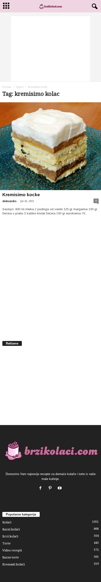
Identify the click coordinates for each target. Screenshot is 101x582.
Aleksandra (9, 201)
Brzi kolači (10, 536)
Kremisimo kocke (21, 194)
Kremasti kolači (13, 564)
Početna (6, 87)
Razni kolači (11, 529)
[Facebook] (41, 488)
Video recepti (12, 550)
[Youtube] (60, 488)
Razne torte (10, 557)
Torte (6, 543)
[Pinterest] (51, 488)
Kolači (6, 522)
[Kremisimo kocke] (50, 146)
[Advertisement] (50, 49)
